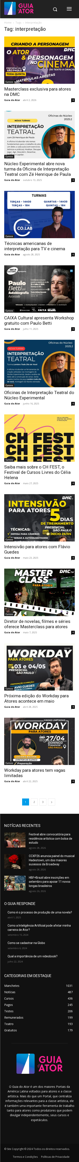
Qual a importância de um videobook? (33, 956)
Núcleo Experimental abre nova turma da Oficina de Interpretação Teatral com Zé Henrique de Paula (37, 169)
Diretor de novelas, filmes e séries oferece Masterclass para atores (37, 624)
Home (8, 22)
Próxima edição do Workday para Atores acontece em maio (36, 698)
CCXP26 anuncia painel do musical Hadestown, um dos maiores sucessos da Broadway (52, 860)
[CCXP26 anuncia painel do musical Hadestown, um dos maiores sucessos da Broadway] (14, 861)
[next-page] (51, 801)
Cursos (9, 81)
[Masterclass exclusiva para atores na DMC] (39, 60)
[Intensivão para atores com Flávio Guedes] (39, 517)
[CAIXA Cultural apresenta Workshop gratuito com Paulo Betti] (39, 289)
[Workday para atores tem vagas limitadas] (39, 741)
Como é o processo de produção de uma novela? (40, 912)
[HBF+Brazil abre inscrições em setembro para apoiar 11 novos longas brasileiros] (14, 883)
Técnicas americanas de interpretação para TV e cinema (34, 246)
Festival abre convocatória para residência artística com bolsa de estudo (50, 838)
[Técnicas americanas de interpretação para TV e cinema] (39, 214)
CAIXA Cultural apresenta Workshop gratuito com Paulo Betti (39, 320)
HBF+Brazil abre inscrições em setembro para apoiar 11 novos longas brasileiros (49, 882)
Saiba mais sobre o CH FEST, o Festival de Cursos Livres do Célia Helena (37, 472)
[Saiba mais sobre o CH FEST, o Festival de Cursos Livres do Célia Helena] (39, 438)
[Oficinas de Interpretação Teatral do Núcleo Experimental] (39, 363)
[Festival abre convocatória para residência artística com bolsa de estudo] (14, 839)
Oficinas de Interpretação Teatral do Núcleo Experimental (39, 395)
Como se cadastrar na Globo (26, 943)
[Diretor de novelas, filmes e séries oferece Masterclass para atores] (39, 592)
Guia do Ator (12, 100)
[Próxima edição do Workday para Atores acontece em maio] (39, 667)
